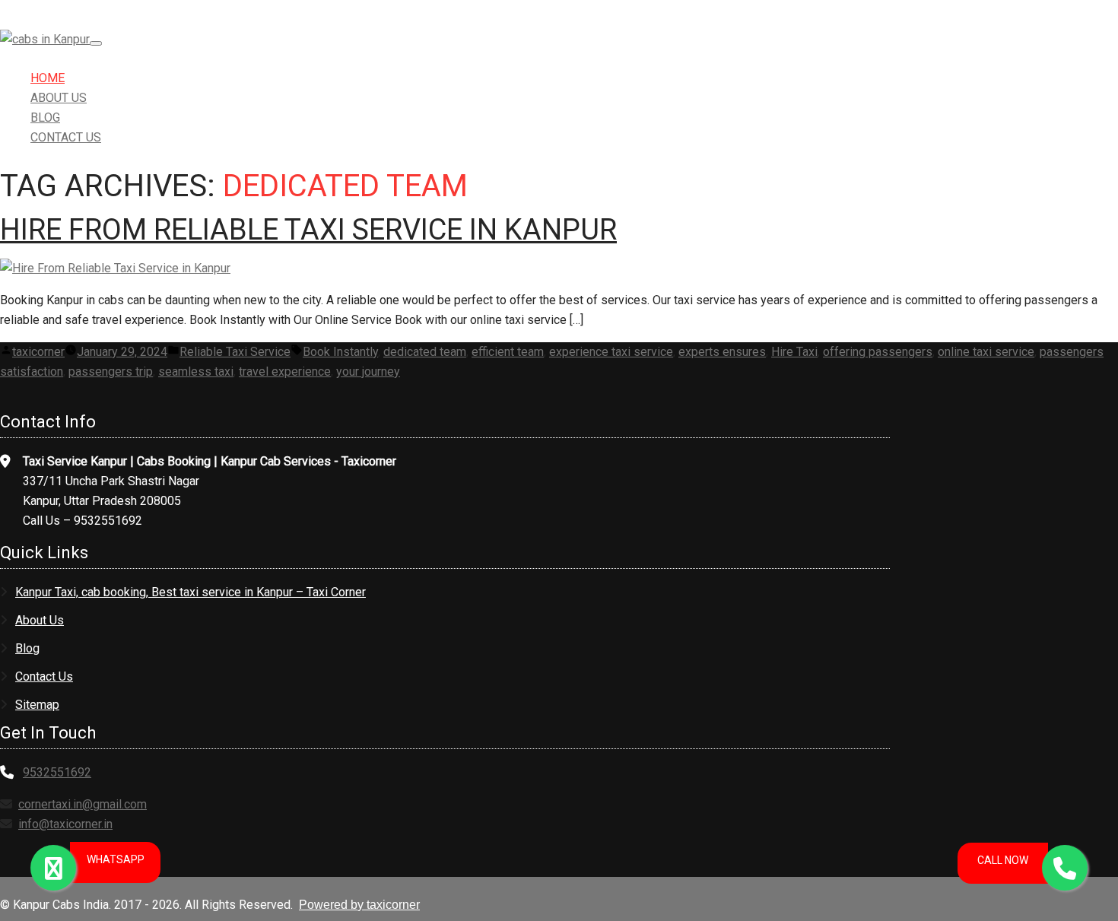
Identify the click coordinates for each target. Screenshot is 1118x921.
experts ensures (722, 352)
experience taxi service (611, 352)
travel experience (285, 371)
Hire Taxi (794, 352)
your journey (368, 371)
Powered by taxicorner (359, 904)
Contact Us (65, 137)
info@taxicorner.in (65, 824)
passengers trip (110, 371)
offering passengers (877, 352)
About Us (58, 98)
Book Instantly (340, 352)
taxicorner (38, 352)
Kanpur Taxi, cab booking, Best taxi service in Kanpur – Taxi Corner (190, 592)
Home (47, 78)
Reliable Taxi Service (235, 352)
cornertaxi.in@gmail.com (82, 804)
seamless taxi (195, 371)
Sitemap (37, 705)
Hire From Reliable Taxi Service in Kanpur (308, 229)
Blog (45, 117)
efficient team (508, 352)
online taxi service (986, 352)
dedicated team (424, 352)
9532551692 (57, 772)
